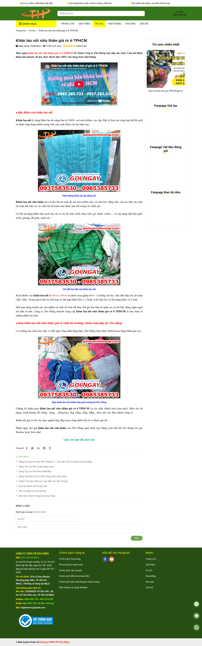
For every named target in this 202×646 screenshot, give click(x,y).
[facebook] (105, 559)
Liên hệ (144, 24)
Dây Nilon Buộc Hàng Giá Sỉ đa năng (37, 496)
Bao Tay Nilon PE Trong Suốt (33, 486)
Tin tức (99, 24)
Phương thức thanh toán (71, 564)
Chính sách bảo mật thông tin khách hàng (79, 582)
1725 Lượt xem (53, 46)
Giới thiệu (85, 24)
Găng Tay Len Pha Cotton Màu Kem (36, 466)
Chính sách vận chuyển (70, 570)
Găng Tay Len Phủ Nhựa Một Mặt (35, 471)
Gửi (137, 538)
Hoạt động (114, 24)
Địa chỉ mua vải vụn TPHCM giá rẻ (166, 91)
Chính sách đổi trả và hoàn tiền (74, 576)
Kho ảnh (130, 24)
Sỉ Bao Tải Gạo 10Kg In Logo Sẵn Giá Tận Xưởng (43, 481)
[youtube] (111, 559)
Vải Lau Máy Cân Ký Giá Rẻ (32, 491)
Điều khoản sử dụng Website (73, 587)
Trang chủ (21, 30)
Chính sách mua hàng (70, 559)
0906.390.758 (179, 15)
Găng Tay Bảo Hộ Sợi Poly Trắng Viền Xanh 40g (42, 476)
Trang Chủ (67, 24)
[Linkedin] (38, 448)
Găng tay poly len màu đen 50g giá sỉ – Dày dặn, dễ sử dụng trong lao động (55, 462)
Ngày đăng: (24, 46)
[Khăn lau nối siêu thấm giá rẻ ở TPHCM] (35, 13)
